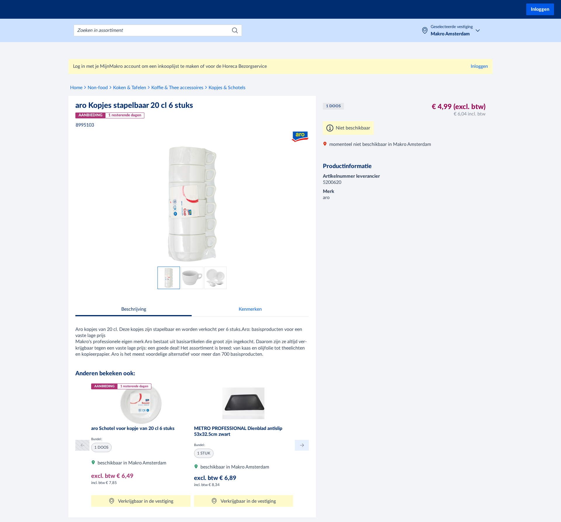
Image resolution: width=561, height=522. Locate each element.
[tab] (133, 310)
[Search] (235, 30)
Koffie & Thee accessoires (177, 87)
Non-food (98, 87)
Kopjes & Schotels (227, 87)
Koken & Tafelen (129, 87)
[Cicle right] (302, 445)
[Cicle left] (82, 445)
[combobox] (158, 30)
